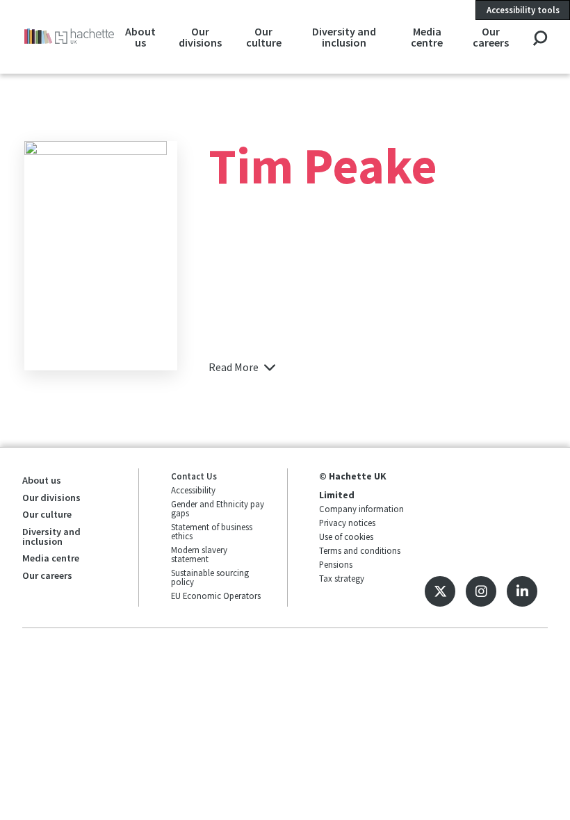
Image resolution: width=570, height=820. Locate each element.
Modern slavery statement (199, 554)
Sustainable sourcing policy (210, 577)
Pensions (335, 564)
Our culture (264, 36)
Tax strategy (341, 578)
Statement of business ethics (211, 531)
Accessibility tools (523, 9)
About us (140, 36)
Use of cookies (346, 536)
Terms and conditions (359, 550)
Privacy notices (347, 522)
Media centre (427, 36)
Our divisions (200, 36)
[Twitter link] (440, 591)
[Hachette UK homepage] (69, 36)
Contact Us (194, 476)
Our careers (491, 36)
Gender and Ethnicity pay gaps (217, 508)
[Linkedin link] (522, 591)
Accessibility (193, 489)
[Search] (540, 39)
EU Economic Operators (216, 595)
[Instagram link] (481, 591)
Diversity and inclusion (344, 36)
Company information (361, 508)
